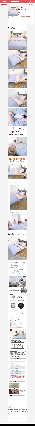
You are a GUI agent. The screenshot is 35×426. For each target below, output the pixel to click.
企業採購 (23, 1)
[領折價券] (32, 4)
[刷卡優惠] (29, 4)
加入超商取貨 (23, 16)
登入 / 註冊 (33, 0)
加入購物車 (28, 16)
